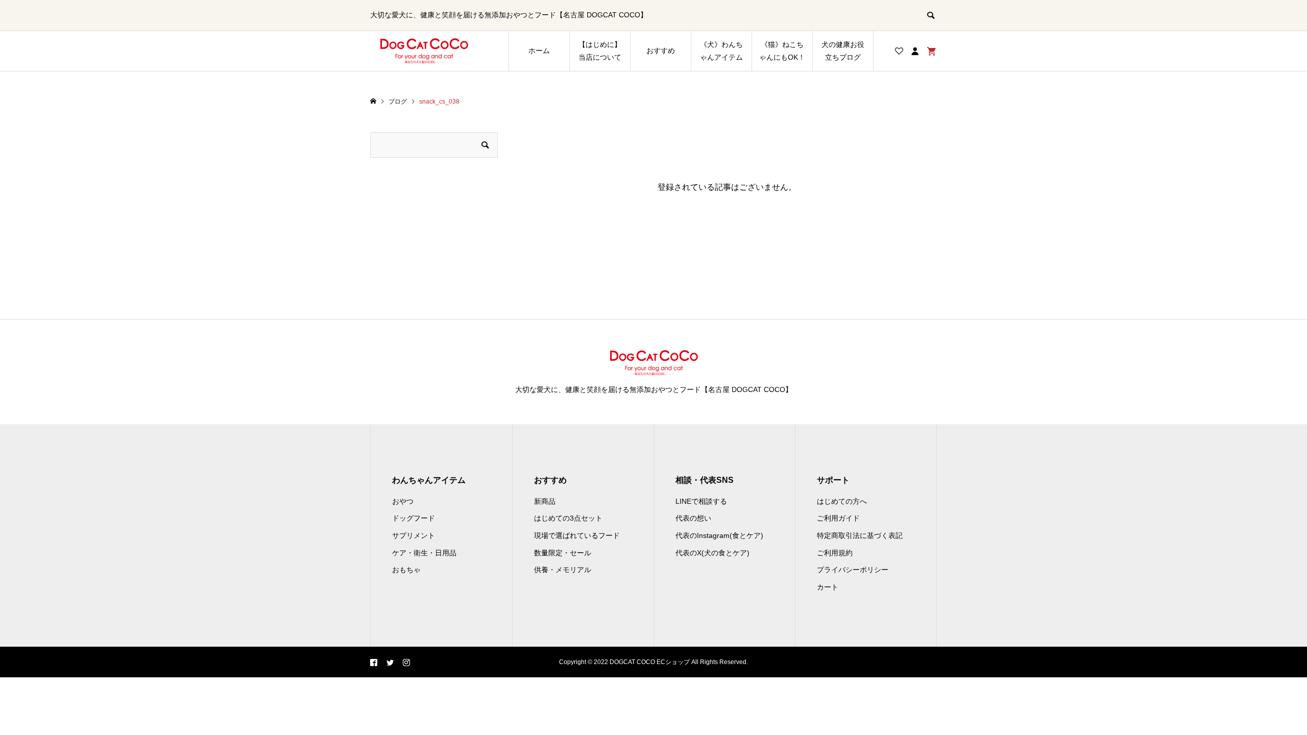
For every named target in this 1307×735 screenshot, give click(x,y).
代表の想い (693, 518)
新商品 (544, 501)
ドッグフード (413, 518)
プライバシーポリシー (852, 570)
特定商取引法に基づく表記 (860, 535)
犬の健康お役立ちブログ (842, 50)
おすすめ (660, 50)
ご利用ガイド (838, 518)
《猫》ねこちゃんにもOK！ (782, 50)
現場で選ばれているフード (577, 535)
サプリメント (413, 535)
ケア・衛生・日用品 (424, 553)
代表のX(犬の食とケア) (712, 553)
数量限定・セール (562, 553)
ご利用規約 (835, 553)
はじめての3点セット (568, 518)
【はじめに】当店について (599, 50)
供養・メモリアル (562, 570)
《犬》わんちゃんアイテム (721, 50)
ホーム (539, 50)
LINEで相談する (701, 501)
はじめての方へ (842, 501)
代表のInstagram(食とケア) (719, 535)
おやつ (403, 501)
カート (827, 587)
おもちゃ (406, 570)
